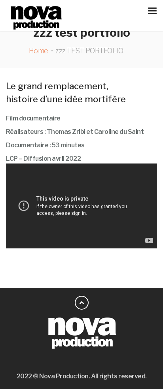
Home (38, 51)
